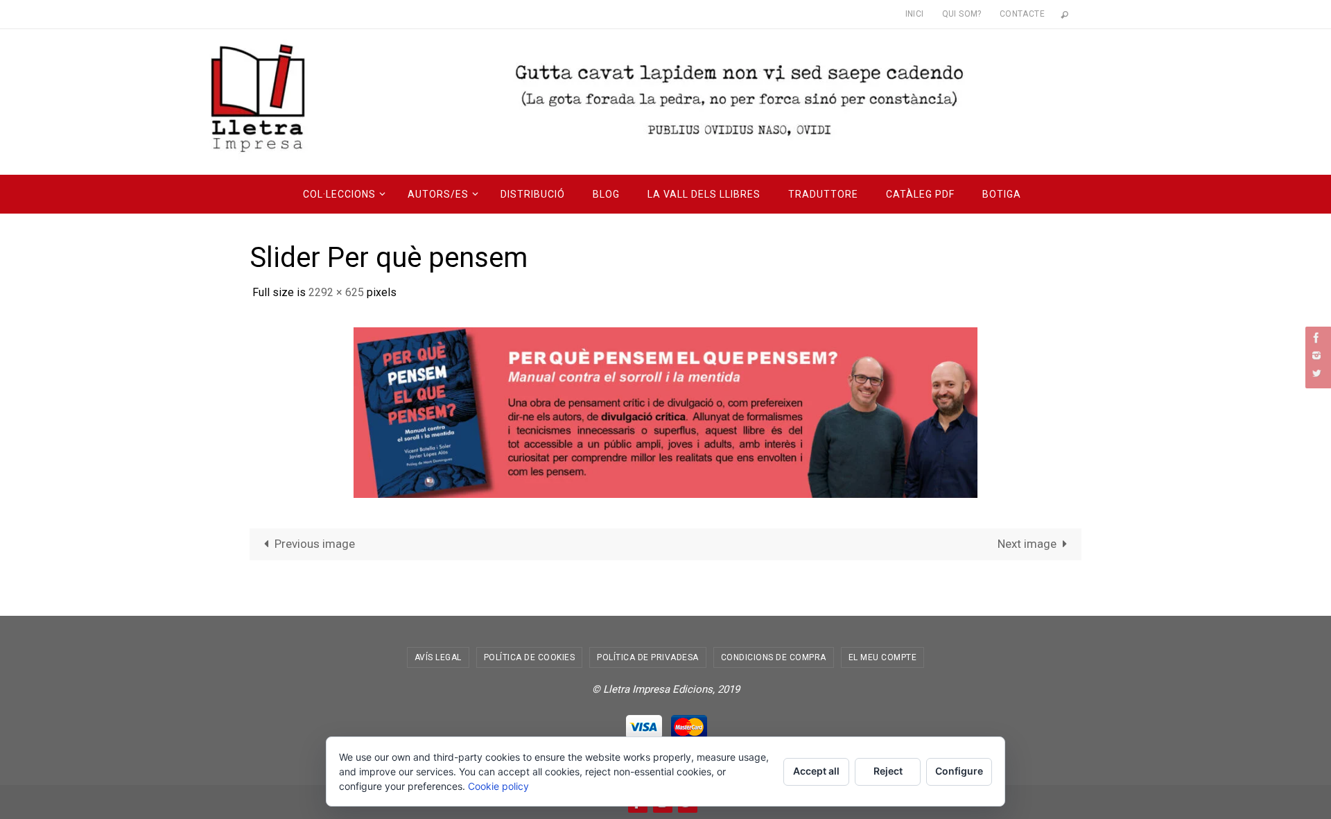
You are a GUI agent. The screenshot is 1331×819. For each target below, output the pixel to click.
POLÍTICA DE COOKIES (529, 657)
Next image (1027, 544)
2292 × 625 (336, 292)
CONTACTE (1022, 14)
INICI (914, 14)
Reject (888, 771)
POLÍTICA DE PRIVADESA (648, 657)
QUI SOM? (962, 14)
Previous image (315, 544)
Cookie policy (498, 786)
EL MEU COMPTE (883, 657)
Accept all (816, 771)
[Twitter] (1316, 372)
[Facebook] (1316, 337)
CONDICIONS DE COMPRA (773, 657)
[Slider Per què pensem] (665, 412)
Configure (959, 771)
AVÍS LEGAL (438, 657)
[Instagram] (1316, 355)
